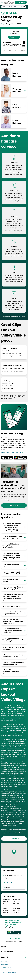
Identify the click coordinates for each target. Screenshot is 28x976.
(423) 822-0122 (9, 887)
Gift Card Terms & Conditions (8, 972)
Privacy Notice (4, 964)
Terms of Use (4, 962)
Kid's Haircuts (16, 106)
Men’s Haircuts (16, 74)
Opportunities (7, 952)
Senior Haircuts (16, 121)
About (3, 946)
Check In (15, 37)
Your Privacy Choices (6, 969)
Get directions (9, 883)
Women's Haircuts (16, 90)
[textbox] (14, 170)
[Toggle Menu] (2, 2)
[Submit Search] (24, 7)
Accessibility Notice (6, 967)
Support (4, 957)
